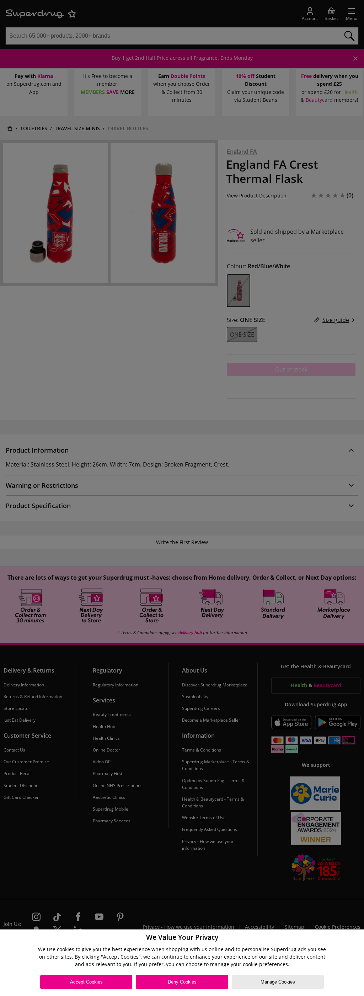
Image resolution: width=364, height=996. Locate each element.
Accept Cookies (86, 982)
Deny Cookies (182, 982)
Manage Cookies (278, 982)
